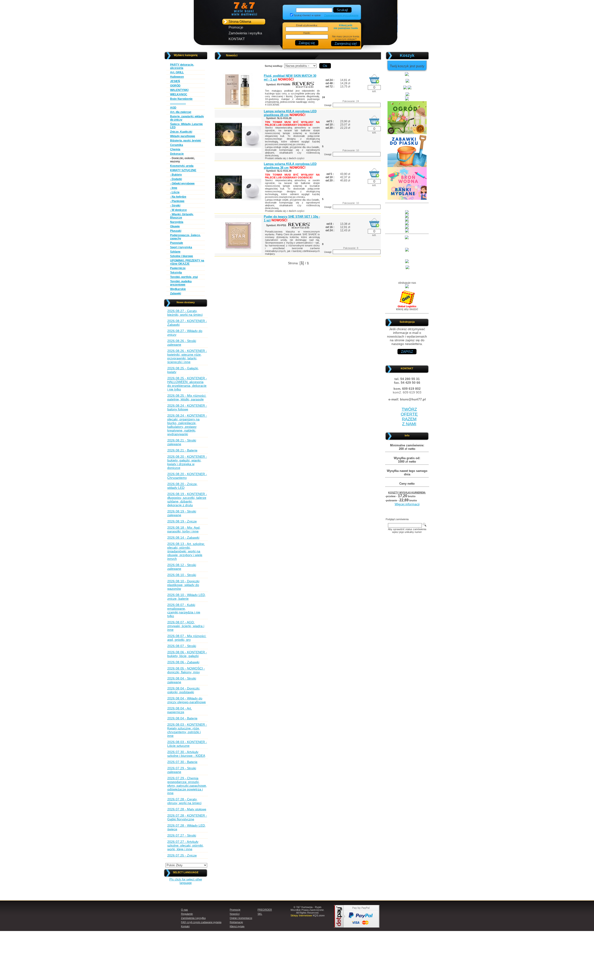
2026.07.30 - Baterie (182, 762)
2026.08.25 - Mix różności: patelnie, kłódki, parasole (186, 397)
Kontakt (185, 926)
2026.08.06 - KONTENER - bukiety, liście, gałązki (187, 654)
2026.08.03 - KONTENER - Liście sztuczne (187, 743)
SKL (260, 913)
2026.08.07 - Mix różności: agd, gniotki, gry (186, 637)
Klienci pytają (237, 926)
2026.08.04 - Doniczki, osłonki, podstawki (183, 690)
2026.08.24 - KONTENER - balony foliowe (187, 407)
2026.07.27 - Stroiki (181, 835)
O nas (184, 909)
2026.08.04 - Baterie (182, 718)
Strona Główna (240, 21)
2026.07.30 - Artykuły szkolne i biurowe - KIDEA (186, 753)
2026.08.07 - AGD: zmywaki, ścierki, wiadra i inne (185, 625)
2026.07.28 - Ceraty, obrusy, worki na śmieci (184, 801)
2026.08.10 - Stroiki (181, 575)
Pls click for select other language (185, 881)
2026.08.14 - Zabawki (183, 537)
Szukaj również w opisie (307, 15)
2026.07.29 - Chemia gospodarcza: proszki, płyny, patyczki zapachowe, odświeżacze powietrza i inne (187, 785)
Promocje (236, 27)
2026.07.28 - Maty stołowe (186, 809)
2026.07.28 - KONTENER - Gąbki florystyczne (187, 817)
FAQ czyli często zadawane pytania (201, 922)
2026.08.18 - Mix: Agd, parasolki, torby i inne (183, 529)
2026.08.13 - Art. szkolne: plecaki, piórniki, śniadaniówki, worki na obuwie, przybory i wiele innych (186, 551)
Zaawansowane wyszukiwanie (341, 15)
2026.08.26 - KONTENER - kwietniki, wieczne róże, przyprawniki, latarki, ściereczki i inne (187, 356)
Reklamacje (236, 922)
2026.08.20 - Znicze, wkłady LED (182, 486)
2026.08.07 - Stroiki (181, 646)
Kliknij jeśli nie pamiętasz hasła (346, 26)
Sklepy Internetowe (301, 915)
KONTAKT (237, 39)
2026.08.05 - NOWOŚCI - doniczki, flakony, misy (186, 670)
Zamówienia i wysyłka (245, 33)
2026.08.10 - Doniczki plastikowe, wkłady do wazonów (183, 584)
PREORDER (265, 909)
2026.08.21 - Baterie (182, 450)
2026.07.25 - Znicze (182, 855)
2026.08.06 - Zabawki (183, 662)
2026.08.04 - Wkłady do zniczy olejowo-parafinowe (186, 700)
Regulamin (187, 913)
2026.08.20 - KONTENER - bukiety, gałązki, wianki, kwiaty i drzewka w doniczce (187, 462)
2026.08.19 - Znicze (182, 521)
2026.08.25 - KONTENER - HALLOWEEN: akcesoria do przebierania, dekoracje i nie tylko (187, 383)
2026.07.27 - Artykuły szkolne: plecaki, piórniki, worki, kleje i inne (185, 845)
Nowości (234, 913)
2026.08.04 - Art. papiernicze (179, 710)
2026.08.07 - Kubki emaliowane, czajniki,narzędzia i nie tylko (183, 610)
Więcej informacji (407, 504)
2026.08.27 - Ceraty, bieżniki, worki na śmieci (185, 312)
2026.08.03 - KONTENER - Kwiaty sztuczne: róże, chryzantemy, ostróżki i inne (187, 730)
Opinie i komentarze (241, 918)
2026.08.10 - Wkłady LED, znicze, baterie (186, 596)
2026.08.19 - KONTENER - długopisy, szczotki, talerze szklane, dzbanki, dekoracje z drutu (187, 499)
